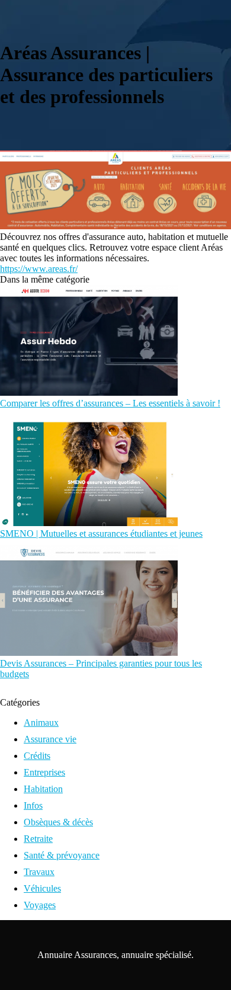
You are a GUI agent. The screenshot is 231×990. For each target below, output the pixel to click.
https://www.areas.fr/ (39, 269)
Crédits (37, 756)
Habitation (43, 789)
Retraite (38, 839)
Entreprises (44, 772)
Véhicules (42, 888)
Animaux (41, 722)
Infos (33, 805)
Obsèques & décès (58, 822)
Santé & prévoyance (62, 855)
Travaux (39, 872)
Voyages (40, 905)
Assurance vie (50, 739)
